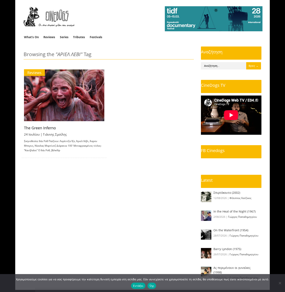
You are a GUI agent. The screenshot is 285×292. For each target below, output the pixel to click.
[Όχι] (280, 283)
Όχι (152, 285)
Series (64, 37)
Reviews (49, 37)
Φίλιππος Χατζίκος (240, 198)
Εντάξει (138, 285)
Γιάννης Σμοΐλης (55, 134)
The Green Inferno (40, 127)
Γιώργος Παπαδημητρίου (242, 217)
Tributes (79, 37)
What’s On (31, 37)
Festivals (96, 37)
